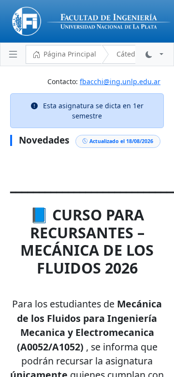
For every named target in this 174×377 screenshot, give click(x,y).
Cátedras (130, 53)
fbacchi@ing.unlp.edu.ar (120, 81)
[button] (154, 54)
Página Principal (70, 53)
